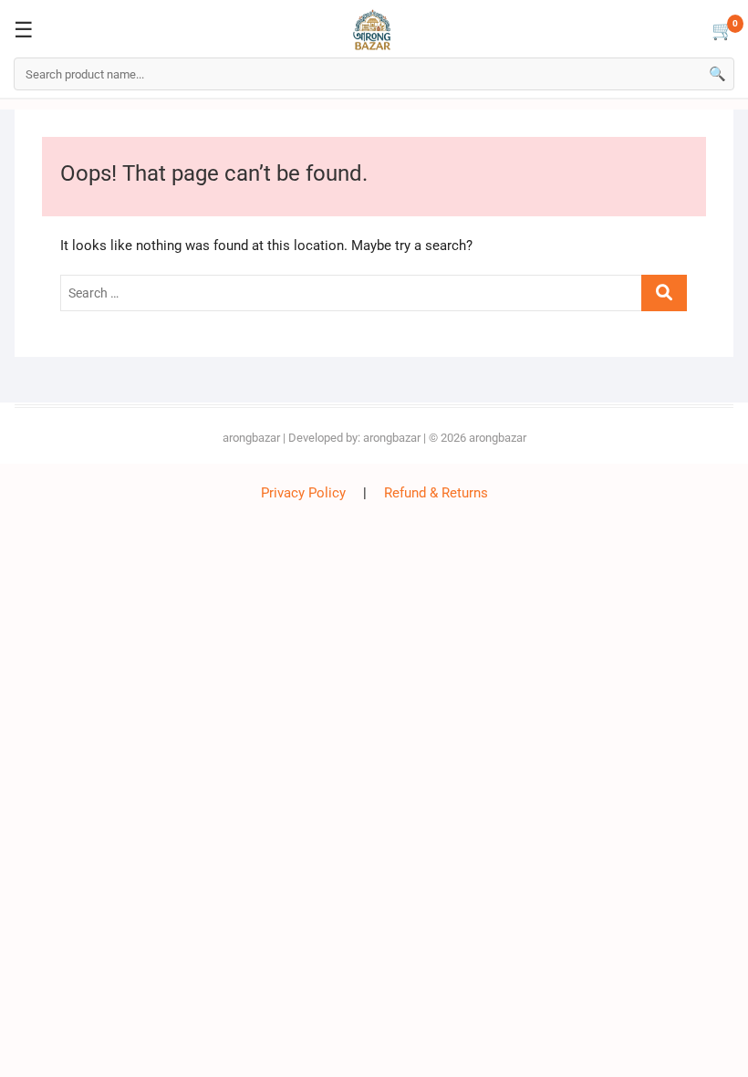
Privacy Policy (303, 493)
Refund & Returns (436, 493)
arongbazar (251, 437)
